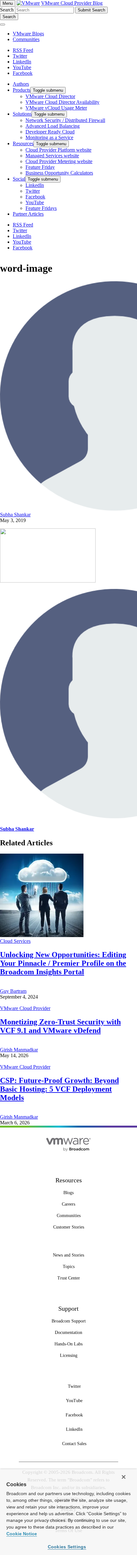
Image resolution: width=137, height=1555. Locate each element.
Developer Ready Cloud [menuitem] (50, 131)
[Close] (124, 1477)
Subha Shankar (15, 514)
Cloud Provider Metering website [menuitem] (58, 161)
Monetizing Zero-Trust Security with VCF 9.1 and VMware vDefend (60, 1026)
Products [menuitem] (21, 90)
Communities (26, 39)
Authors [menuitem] (21, 84)
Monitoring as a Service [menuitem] (49, 137)
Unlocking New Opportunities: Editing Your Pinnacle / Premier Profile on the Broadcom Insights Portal (63, 963)
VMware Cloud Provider (25, 1008)
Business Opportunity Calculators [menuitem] (59, 173)
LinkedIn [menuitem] (34, 185)
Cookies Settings (67, 1546)
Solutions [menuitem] (22, 114)
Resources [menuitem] (23, 143)
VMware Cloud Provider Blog (72, 3)
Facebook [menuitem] (35, 196)
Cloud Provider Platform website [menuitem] (58, 150)
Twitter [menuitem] (32, 191)
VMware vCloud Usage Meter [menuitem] (56, 108)
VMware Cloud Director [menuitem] (50, 96)
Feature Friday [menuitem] (40, 167)
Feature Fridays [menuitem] (41, 208)
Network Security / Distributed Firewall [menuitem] (65, 120)
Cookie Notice (21, 1533)
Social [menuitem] (19, 179)
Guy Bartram (13, 991)
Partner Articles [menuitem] (28, 214)
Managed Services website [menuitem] (52, 155)
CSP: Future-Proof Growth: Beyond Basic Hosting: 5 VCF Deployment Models (59, 1089)
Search (7, 9)
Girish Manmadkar (19, 1049)
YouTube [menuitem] (34, 202)
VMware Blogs (28, 33)
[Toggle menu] (2, 24)
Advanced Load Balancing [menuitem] (52, 126)
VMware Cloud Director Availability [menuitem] (62, 102)
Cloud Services (15, 941)
